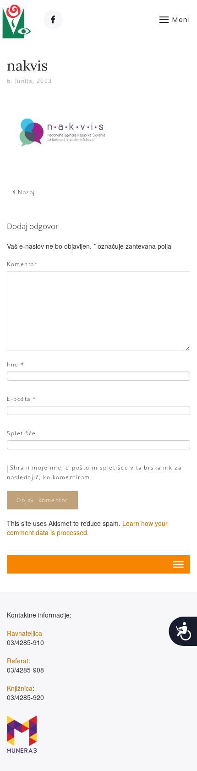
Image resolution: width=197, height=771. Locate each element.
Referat (17, 660)
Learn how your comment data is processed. (87, 528)
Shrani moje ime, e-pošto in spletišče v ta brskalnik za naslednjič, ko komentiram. (94, 472)
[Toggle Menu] (178, 564)
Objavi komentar (42, 500)
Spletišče (21, 433)
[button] (175, 19)
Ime (16, 364)
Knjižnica (20, 688)
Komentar (22, 264)
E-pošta (22, 399)
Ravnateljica (24, 633)
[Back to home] (17, 19)
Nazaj (26, 192)
